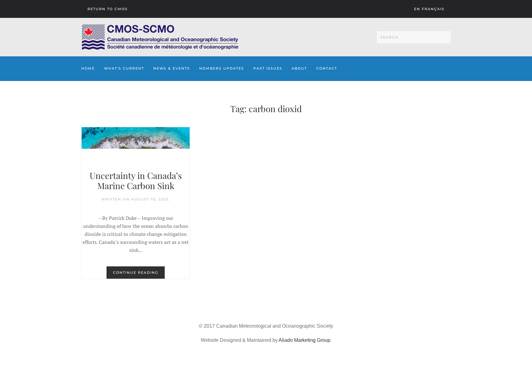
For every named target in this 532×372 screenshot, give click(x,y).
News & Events (171, 68)
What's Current (124, 68)
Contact (326, 68)
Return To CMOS (107, 9)
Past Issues (267, 68)
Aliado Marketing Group (304, 340)
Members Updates (221, 68)
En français (429, 9)
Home (88, 68)
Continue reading (135, 272)
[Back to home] (160, 37)
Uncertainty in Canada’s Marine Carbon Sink (136, 181)
